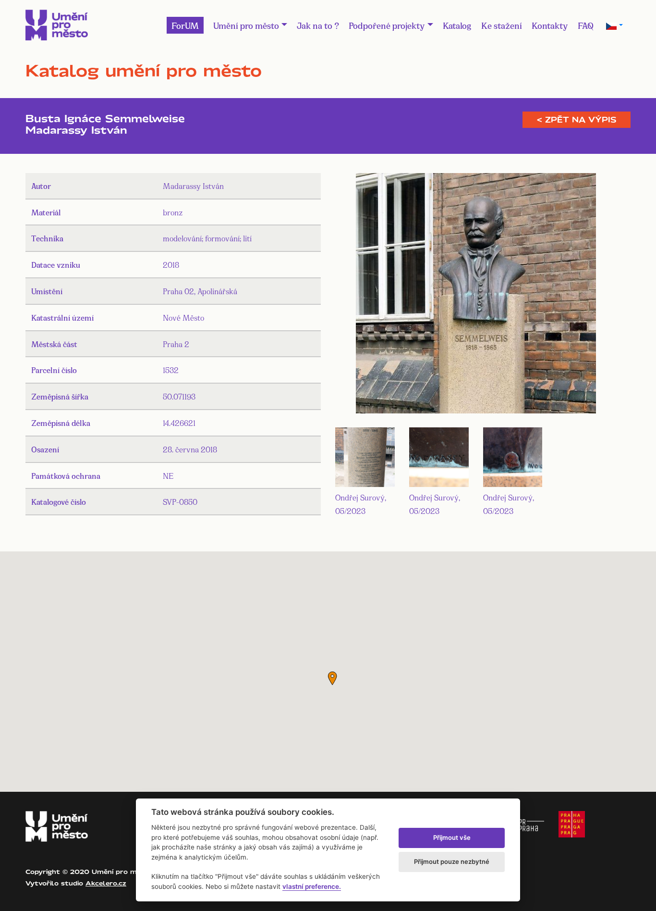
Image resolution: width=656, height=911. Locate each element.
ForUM (185, 25)
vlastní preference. (311, 886)
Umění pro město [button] (246, 25)
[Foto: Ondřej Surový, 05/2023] (476, 295)
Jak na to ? (318, 25)
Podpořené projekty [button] (387, 25)
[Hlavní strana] (56, 25)
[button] (332, 678)
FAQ (586, 25)
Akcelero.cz (105, 883)
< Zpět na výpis (576, 119)
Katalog (457, 25)
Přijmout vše (452, 837)
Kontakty (550, 25)
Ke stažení (501, 25)
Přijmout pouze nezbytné (451, 861)
